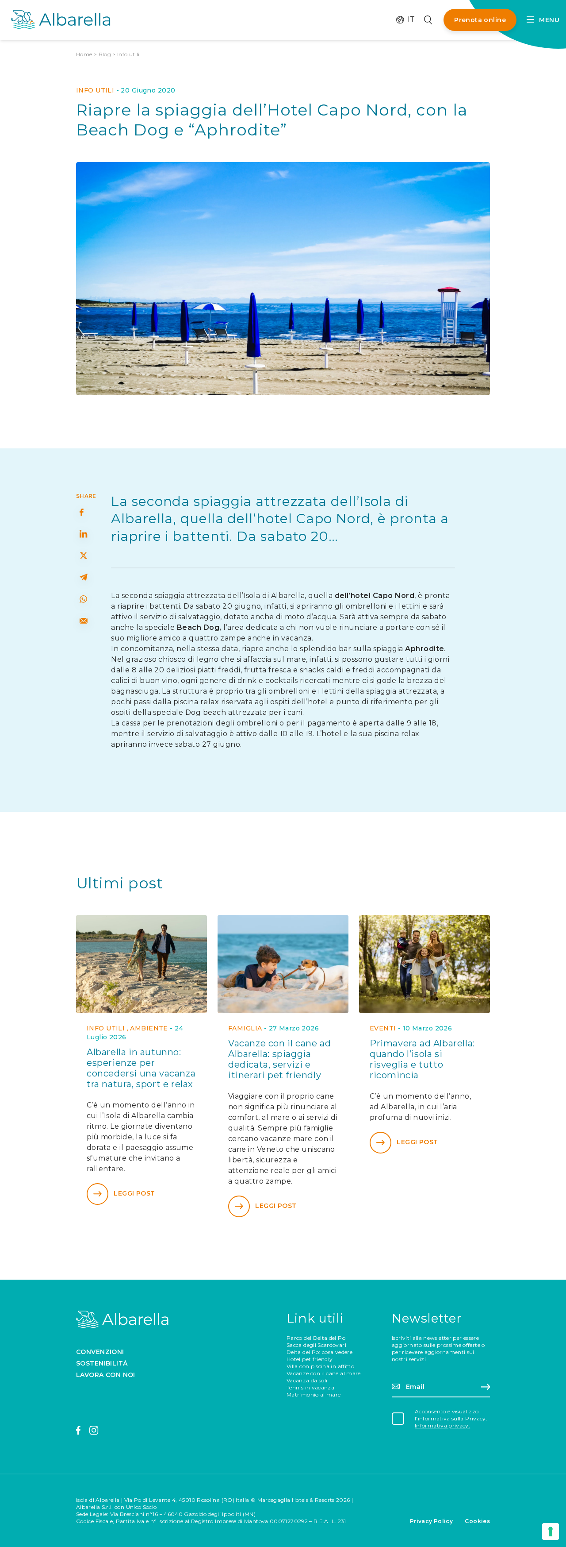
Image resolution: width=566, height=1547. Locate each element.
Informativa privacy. (442, 1425)
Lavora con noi (105, 1375)
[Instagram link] (94, 1430)
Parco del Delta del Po (316, 1338)
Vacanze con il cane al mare (324, 1373)
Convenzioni (100, 1352)
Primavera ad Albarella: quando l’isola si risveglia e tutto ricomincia (422, 1059)
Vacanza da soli (307, 1380)
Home (84, 54)
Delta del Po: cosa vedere (319, 1352)
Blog (105, 54)
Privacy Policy (431, 1521)
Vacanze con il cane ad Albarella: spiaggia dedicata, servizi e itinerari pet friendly (279, 1059)
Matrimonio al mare (313, 1394)
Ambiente (149, 1028)
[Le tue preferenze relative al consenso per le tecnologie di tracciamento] (550, 1531)
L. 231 (339, 1521)
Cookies (477, 1521)
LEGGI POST (134, 1193)
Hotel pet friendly (310, 1359)
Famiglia (245, 1028)
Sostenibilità (101, 1363)
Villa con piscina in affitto (320, 1366)
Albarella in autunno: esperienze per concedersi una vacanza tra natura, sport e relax (141, 1068)
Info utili (128, 54)
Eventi (383, 1028)
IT (407, 19)
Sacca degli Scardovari (316, 1345)
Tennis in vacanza (310, 1387)
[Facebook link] (78, 1430)
